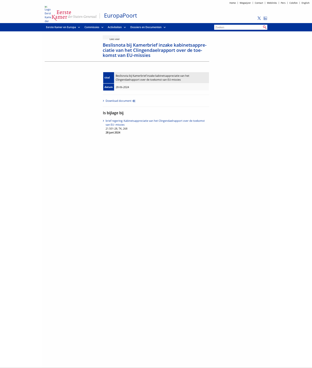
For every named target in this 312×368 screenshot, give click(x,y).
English (306, 2)
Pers (283, 2)
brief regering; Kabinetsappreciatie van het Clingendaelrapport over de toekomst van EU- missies (155, 122)
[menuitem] (61, 27)
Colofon (293, 2)
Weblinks (272, 2)
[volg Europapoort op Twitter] (258, 19)
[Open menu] (79, 27)
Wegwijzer (245, 2)
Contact (259, 2)
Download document (118, 101)
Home (232, 2)
